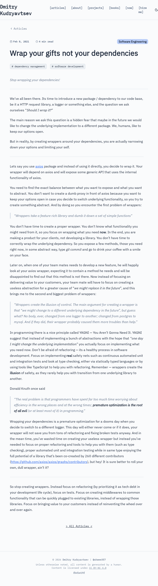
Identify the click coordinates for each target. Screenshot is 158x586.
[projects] (95, 8)
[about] (76, 8)
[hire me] (142, 10)
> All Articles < (79, 526)
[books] (114, 8)
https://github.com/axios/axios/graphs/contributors (49, 462)
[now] (129, 8)
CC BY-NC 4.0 (97, 567)
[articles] (58, 8)
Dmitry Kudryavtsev (16, 9)
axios (39, 166)
